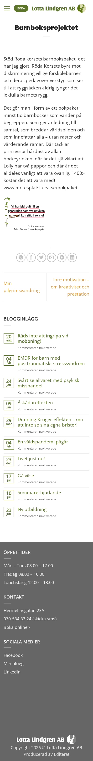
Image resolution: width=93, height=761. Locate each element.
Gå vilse (26, 475)
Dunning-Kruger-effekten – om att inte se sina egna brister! (50, 422)
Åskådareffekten (35, 402)
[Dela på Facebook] (31, 257)
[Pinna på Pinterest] (62, 257)
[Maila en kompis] (51, 257)
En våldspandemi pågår (43, 442)
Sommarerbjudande (39, 492)
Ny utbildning (32, 509)
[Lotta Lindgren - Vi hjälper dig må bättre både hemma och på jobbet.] (59, 8)
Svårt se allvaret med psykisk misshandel (48, 383)
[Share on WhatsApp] (21, 257)
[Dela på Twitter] (41, 257)
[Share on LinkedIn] (72, 257)
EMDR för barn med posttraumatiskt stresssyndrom (51, 360)
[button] (7, 8)
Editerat (61, 754)
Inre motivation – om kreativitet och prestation (70, 286)
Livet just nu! (31, 458)
